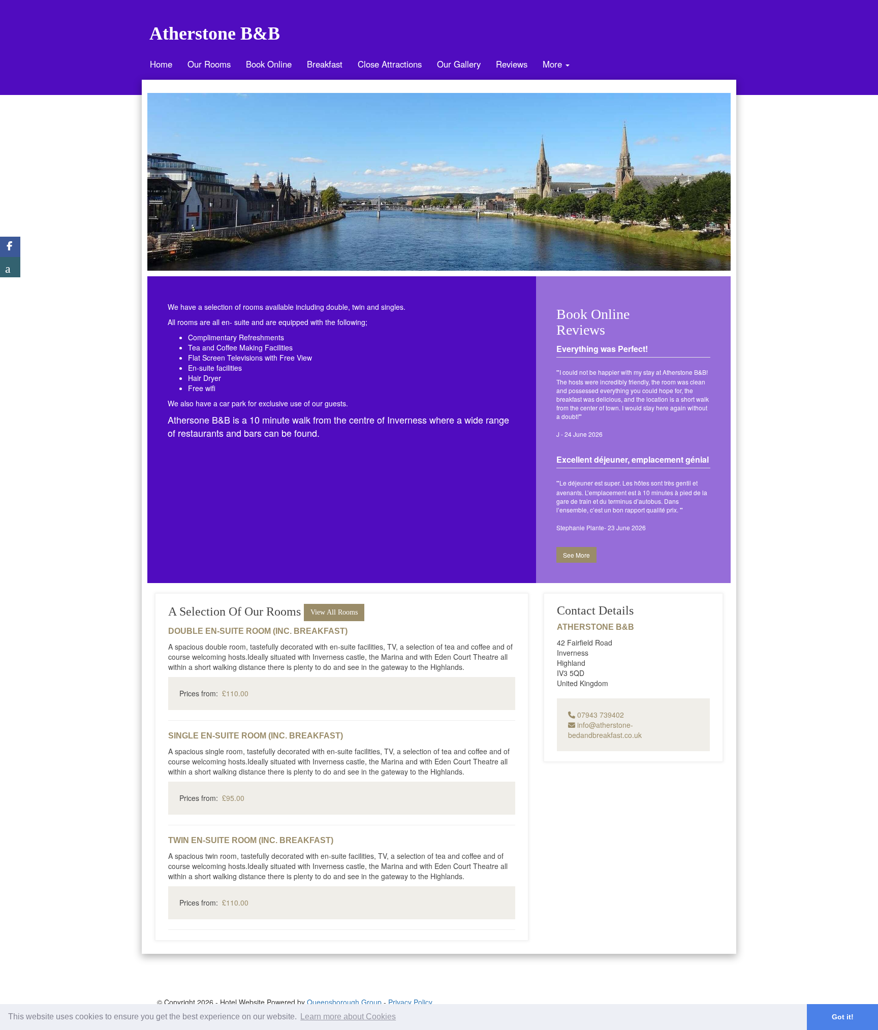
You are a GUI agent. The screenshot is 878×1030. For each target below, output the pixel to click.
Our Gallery (459, 64)
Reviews (511, 64)
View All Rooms (334, 612)
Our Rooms (209, 64)
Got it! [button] (843, 1017)
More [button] (554, 64)
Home (161, 64)
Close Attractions (390, 64)
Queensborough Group (344, 1002)
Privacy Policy (410, 1002)
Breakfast (324, 64)
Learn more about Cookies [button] (348, 1016)
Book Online (269, 64)
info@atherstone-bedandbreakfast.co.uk (605, 730)
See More (576, 555)
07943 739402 (599, 715)
